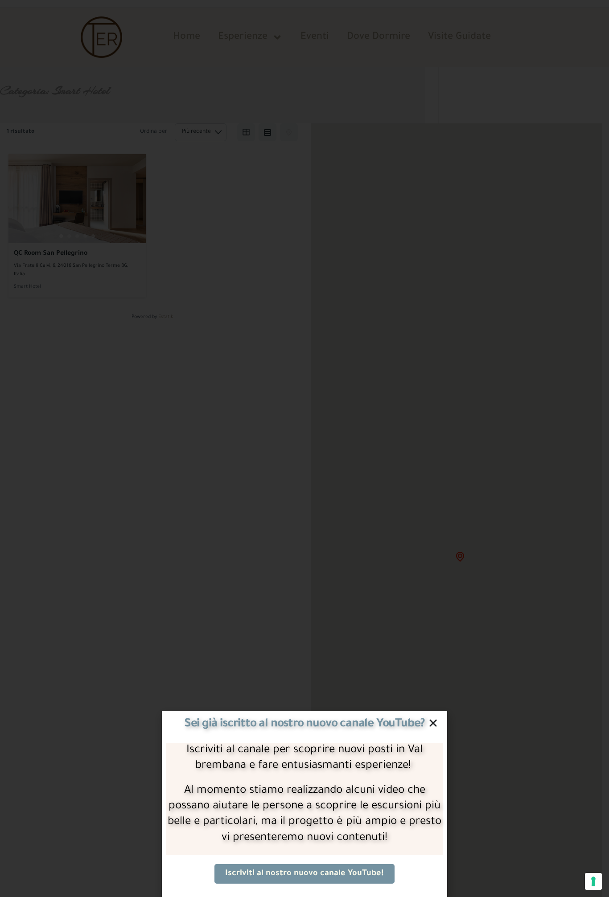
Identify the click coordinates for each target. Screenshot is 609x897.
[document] (304, 448)
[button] (433, 723)
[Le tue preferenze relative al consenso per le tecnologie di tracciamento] (593, 881)
